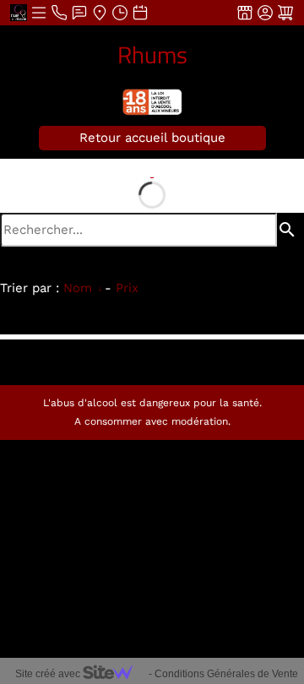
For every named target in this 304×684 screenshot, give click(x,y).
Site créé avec (49, 674)
